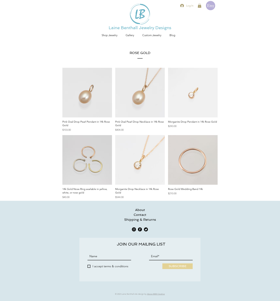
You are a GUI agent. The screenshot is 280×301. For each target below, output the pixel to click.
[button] (199, 5)
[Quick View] (87, 92)
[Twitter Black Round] (146, 229)
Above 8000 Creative (156, 294)
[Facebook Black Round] (140, 229)
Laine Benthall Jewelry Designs (140, 27)
